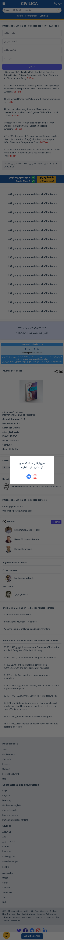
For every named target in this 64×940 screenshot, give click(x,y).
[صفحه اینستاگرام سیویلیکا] (35, 476)
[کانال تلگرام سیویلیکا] (28, 476)
